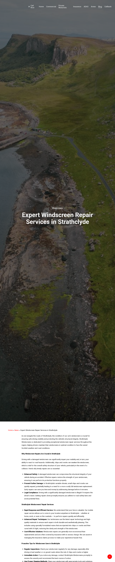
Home (10, 430)
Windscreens (57, 208)
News (16, 430)
